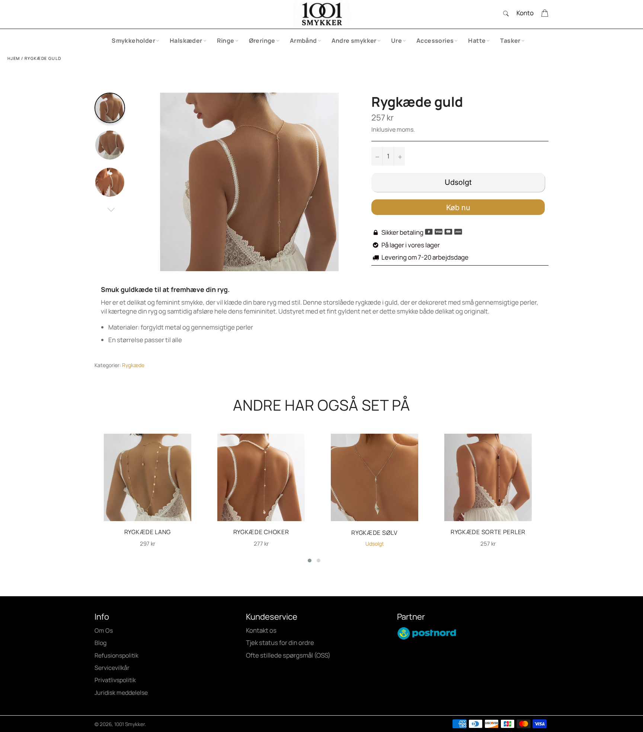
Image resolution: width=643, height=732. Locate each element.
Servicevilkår (112, 668)
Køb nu (458, 207)
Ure (396, 40)
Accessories (435, 40)
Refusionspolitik (116, 655)
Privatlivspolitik (115, 680)
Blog (100, 643)
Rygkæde (133, 365)
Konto (525, 13)
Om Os (104, 630)
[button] (309, 560)
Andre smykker (354, 40)
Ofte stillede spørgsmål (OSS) (288, 655)
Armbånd (303, 40)
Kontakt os (261, 630)
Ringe (225, 40)
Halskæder (186, 40)
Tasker (510, 40)
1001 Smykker (129, 724)
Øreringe (262, 40)
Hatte (477, 40)
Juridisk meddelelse (121, 692)
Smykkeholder (133, 40)
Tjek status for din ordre (280, 642)
